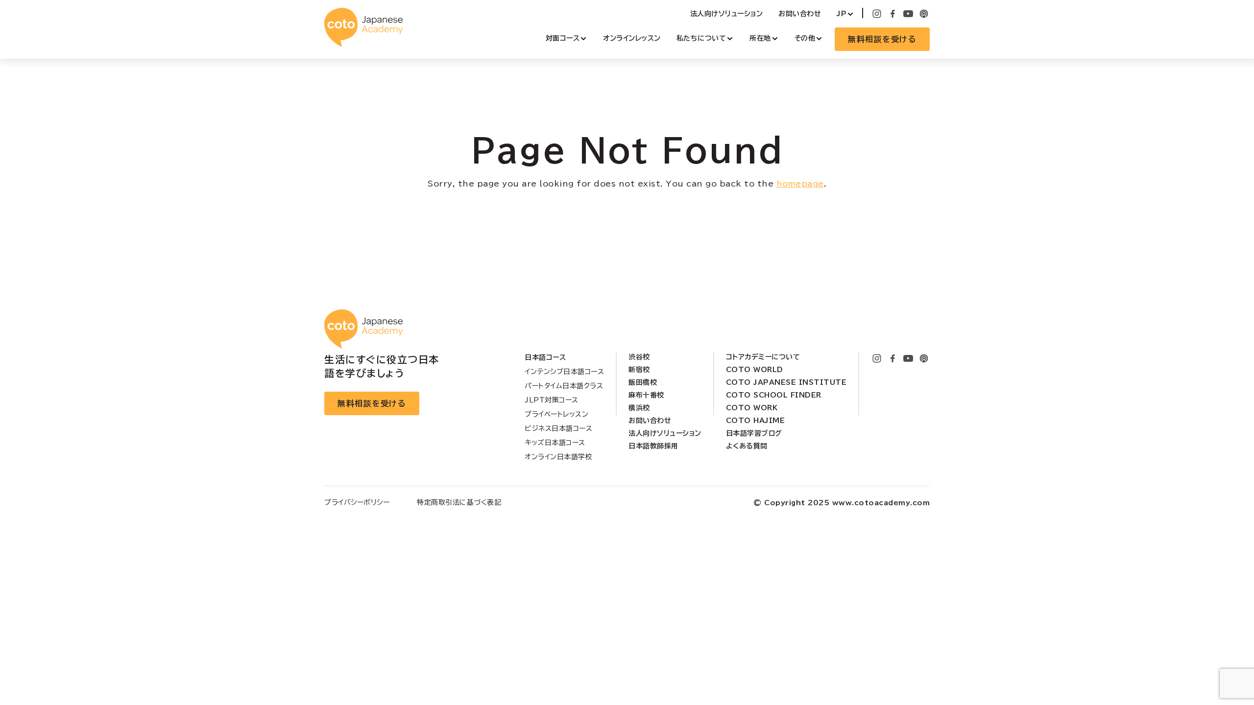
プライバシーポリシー (356, 502)
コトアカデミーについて (763, 356)
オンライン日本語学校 (558, 456)
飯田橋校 (642, 382)
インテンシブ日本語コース (564, 371)
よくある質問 (747, 446)
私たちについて (701, 38)
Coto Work (752, 407)
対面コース (563, 38)
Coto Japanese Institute (786, 382)
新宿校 (639, 369)
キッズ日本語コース (555, 442)
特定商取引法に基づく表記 (459, 502)
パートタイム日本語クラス (564, 385)
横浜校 (639, 407)
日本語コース (545, 357)
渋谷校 (639, 356)
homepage (800, 184)
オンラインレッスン (632, 38)
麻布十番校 (646, 395)
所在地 (760, 38)
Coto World (754, 369)
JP (841, 13)
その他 (805, 38)
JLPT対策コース (552, 400)
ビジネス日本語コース (558, 428)
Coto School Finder (773, 395)
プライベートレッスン (556, 414)
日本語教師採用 (653, 446)
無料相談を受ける (882, 39)
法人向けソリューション (726, 13)
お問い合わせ (799, 13)
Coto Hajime (755, 420)
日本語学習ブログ (754, 433)
